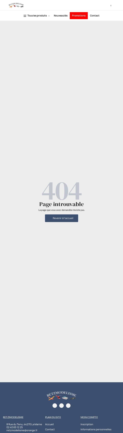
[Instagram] (61, 405)
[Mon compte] (104, 5)
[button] (100, 5)
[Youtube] (68, 405)
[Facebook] (54, 405)
